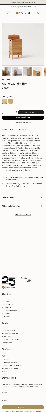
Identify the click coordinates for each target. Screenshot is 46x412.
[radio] (4, 101)
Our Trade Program (9, 330)
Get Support (6, 359)
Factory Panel (7, 343)
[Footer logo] (22, 282)
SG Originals (6, 307)
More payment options (23, 122)
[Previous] (3, 2)
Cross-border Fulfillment (11, 365)
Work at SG (6, 314)
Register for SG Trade (10, 333)
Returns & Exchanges (10, 368)
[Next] (43, 2)
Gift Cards (6, 317)
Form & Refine (6, 79)
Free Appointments (9, 310)
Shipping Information (11, 206)
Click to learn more (19, 186)
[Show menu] (3, 13)
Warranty (5, 371)
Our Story (5, 301)
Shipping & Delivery (9, 362)
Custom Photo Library (10, 339)
